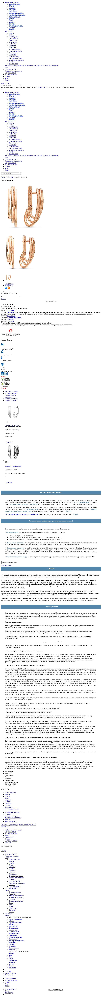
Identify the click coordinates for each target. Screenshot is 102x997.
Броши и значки (14, 4)
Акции (7, 80)
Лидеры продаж (18, 65)
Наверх (3, 851)
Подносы (12, 899)
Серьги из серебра (13, 426)
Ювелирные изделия (12, 2)
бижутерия (11, 310)
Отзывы (7, 76)
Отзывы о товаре (10, 400)
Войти (7, 991)
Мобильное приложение (13, 830)
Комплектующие (14, 17)
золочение (10, 312)
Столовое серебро (11, 69)
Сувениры (12, 10)
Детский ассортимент (16, 13)
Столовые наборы (15, 892)
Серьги (11, 6)
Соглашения (9, 837)
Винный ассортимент (16, 895)
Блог (6, 78)
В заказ (3, 299)
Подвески (12, 8)
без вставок (11, 316)
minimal (11, 321)
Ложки (11, 904)
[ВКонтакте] (6, 287)
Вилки (11, 903)
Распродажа (9, 65)
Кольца (11, 19)
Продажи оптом (10, 73)
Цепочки (12, 24)
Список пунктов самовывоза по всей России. (22, 514)
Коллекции (8, 31)
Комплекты (13, 11)
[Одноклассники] (9, 287)
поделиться (8, 285)
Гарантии (8, 397)
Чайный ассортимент (16, 897)
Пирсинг (12, 28)
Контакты (8, 842)
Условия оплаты (10, 395)
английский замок (15, 317)
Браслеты (12, 22)
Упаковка (12, 29)
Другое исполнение (11, 391)
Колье (11, 20)
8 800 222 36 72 (6, 83)
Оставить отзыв (6, 565)
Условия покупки (11, 74)
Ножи (11, 906)
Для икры (12, 910)
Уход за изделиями (11, 399)
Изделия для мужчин (16, 26)
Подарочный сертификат (49, 65)
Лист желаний (36, 65)
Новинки (28, 65)
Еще (6, 67)
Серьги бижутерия (13, 466)
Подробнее (8, 442)
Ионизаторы (13, 908)
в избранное (9, 284)
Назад (7, 858)
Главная (3, 177)
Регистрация (9, 993)
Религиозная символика (17, 15)
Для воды (12, 894)
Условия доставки (11, 393)
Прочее (11, 912)
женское (10, 319)
